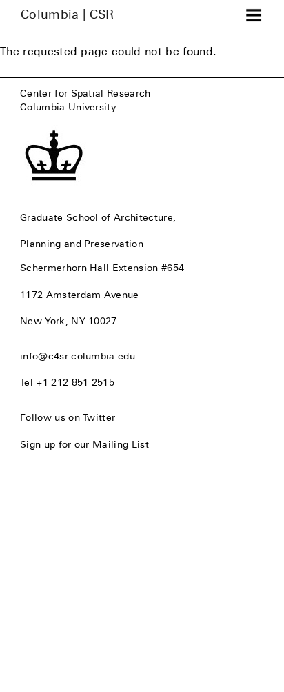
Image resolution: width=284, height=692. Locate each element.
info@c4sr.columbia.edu (77, 356)
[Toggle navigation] (253, 15)
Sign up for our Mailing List (84, 444)
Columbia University (68, 106)
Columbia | (67, 14)
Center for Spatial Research (85, 93)
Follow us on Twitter (67, 417)
